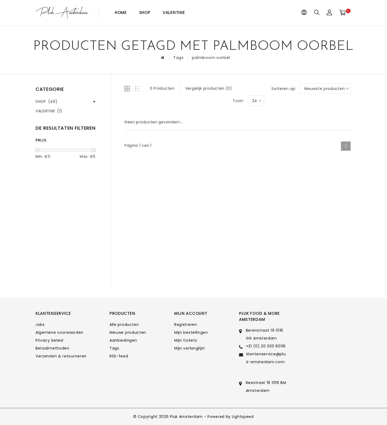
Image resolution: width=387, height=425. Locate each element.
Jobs (40, 324)
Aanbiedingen (123, 340)
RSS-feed (119, 356)
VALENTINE (174, 12)
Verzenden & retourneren (61, 356)
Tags (178, 57)
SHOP (145, 12)
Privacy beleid (49, 340)
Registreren (185, 324)
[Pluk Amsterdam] (62, 13)
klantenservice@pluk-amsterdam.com (266, 358)
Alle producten (124, 324)
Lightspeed (243, 416)
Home (121, 12)
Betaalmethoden (53, 348)
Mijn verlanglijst (189, 348)
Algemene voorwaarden (59, 332)
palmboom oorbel (211, 57)
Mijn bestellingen (191, 332)
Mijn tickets (185, 340)
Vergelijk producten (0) (208, 88)
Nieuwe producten (128, 332)
